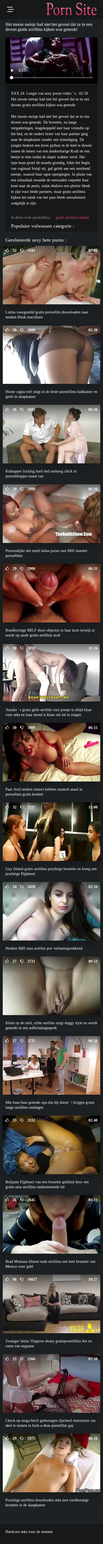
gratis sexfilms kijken (72, 217)
